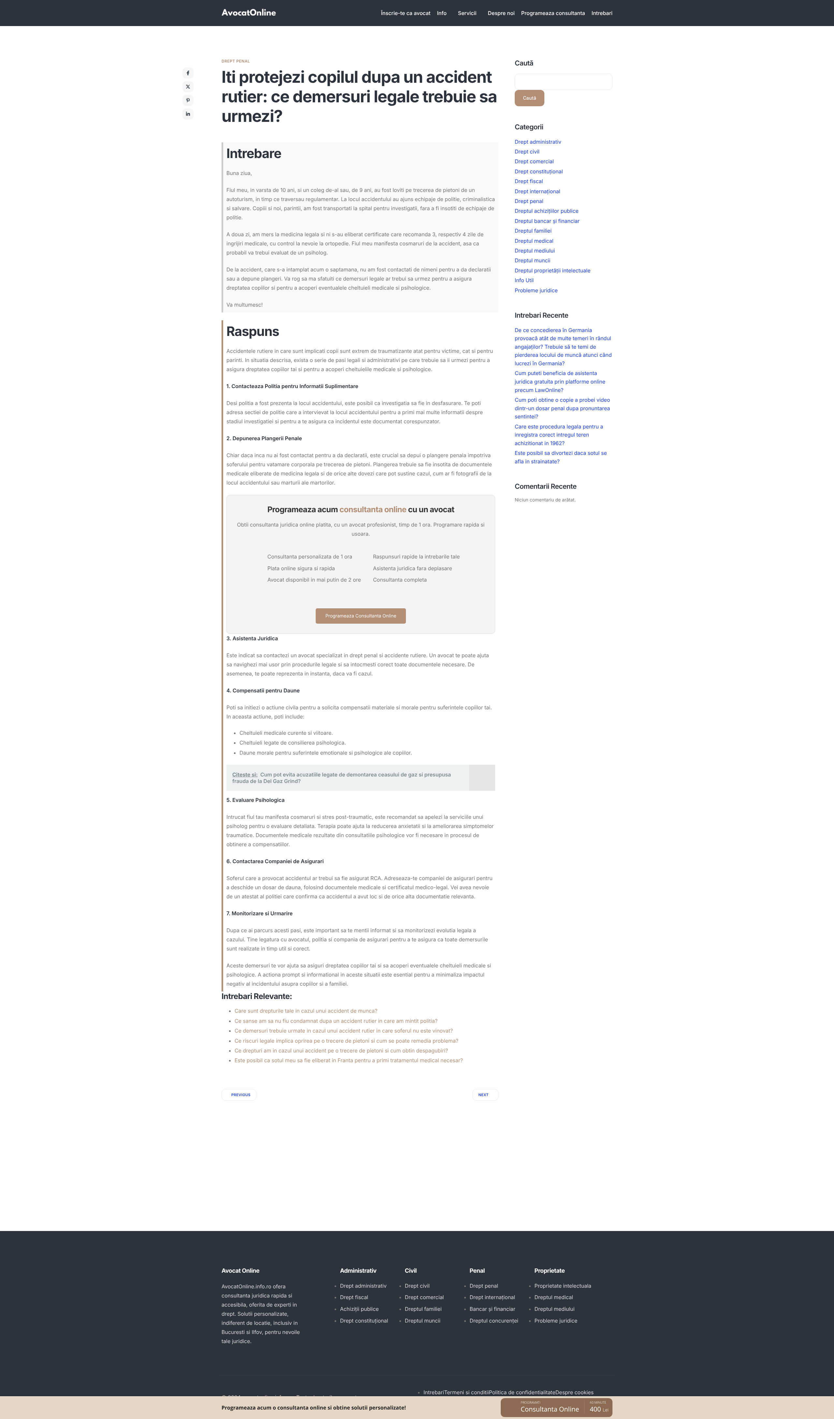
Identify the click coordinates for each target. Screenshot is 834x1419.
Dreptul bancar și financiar (547, 221)
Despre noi (501, 13)
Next (483, 1095)
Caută (524, 63)
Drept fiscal (529, 181)
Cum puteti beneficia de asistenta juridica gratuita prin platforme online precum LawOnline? (560, 381)
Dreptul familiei (533, 231)
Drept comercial (534, 161)
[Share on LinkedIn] (188, 114)
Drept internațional (537, 191)
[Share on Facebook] (188, 73)
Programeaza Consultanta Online (360, 616)
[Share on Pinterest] (188, 100)
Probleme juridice (536, 290)
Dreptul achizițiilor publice (547, 211)
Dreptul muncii (532, 260)
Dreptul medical (534, 241)
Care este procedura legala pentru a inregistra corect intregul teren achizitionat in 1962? (559, 434)
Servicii (467, 13)
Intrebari (602, 13)
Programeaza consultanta (553, 13)
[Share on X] (188, 86)
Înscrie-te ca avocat (406, 13)
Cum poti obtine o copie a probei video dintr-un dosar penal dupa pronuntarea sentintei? (562, 408)
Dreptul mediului (535, 250)
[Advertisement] (360, 1149)
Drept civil (527, 151)
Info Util (524, 280)
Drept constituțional (539, 171)
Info (442, 13)
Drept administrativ (538, 141)
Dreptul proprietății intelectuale (553, 270)
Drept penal (236, 61)
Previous (241, 1095)
